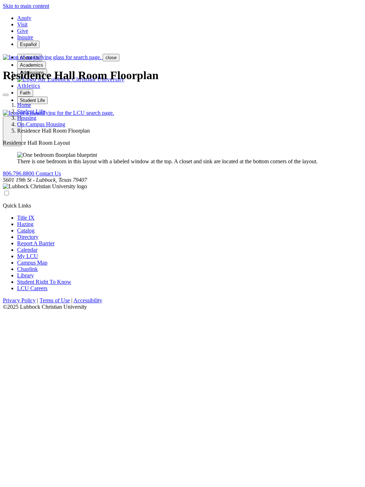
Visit (22, 24)
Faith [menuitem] (25, 93)
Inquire (25, 37)
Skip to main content (26, 6)
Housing (26, 118)
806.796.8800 (19, 173)
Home (24, 105)
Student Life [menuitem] (32, 100)
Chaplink (27, 269)
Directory (27, 237)
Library (25, 275)
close (111, 57)
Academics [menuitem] (31, 65)
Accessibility (87, 300)
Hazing (25, 224)
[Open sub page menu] (6, 95)
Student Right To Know (44, 282)
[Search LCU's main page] (58, 113)
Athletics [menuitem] (28, 86)
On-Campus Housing (41, 124)
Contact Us (48, 173)
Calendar (27, 250)
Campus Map (32, 263)
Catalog (26, 230)
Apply (24, 18)
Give (22, 31)
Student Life (31, 111)
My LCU (27, 256)
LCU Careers (32, 288)
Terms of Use (55, 300)
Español (28, 44)
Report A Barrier (36, 243)
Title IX (26, 218)
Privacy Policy (19, 300)
